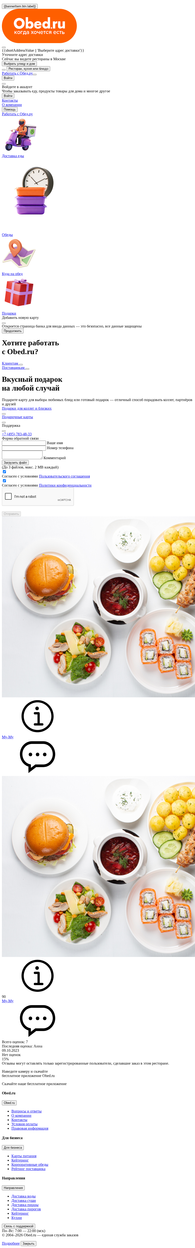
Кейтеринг (20, 1160)
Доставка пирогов (26, 1209)
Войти (8, 78)
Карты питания (23, 1156)
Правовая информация (29, 1128)
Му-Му (8, 737)
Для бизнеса (13, 1147)
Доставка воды (23, 1196)
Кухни (16, 1218)
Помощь (10, 109)
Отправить (11, 514)
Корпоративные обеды (29, 1164)
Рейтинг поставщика (28, 1169)
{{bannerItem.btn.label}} (20, 6)
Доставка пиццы (25, 1205)
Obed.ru (9, 1103)
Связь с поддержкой (18, 1226)
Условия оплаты (24, 1124)
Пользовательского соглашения (64, 476)
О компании (21, 1115)
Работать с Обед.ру (17, 73)
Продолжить (13, 331)
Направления (13, 1188)
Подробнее (11, 1243)
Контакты (19, 1120)
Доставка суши (23, 1200)
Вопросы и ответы (26, 1111)
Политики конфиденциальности (65, 485)
